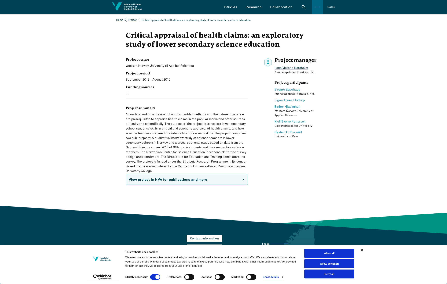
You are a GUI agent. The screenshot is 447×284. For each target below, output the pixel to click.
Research (254, 7)
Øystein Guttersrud (288, 132)
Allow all (329, 253)
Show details (271, 277)
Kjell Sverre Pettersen (290, 121)
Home (119, 19)
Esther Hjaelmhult (287, 106)
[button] (303, 7)
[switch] (189, 277)
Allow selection (329, 263)
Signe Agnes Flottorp (289, 100)
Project (132, 19)
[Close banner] (362, 250)
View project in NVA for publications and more (168, 180)
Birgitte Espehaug (287, 89)
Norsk (331, 7)
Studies (230, 7)
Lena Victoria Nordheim (291, 68)
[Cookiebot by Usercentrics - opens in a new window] (102, 277)
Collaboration (281, 7)
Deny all (329, 273)
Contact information (204, 238)
